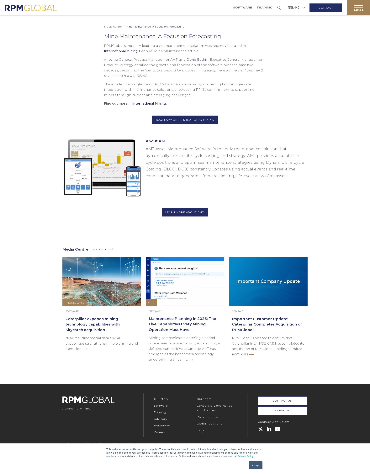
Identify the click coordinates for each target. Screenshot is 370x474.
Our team (204, 399)
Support (282, 410)
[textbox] (294, 7)
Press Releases (209, 417)
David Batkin (198, 59)
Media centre (113, 26)
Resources (162, 425)
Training (265, 7)
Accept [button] (255, 465)
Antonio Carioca (118, 59)
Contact (326, 7)
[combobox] (296, 7)
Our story (161, 399)
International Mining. (149, 103)
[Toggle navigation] (358, 7)
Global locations (209, 423)
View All (100, 249)
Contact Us (282, 400)
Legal (201, 430)
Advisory (160, 419)
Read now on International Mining (185, 119)
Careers (160, 432)
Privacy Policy (245, 456)
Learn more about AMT (185, 212)
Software (242, 7)
